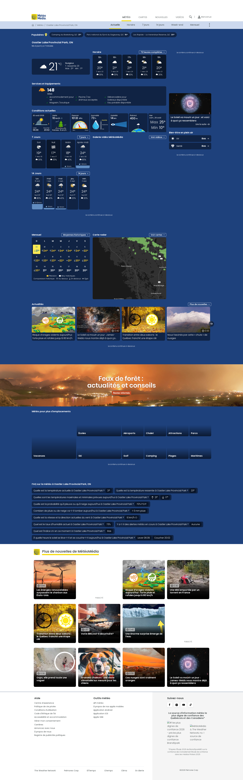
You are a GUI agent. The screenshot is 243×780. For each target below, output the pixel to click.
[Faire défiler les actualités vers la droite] (211, 323)
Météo (40, 25)
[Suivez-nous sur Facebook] (169, 705)
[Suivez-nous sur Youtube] (183, 705)
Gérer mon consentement (47, 721)
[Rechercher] (190, 16)
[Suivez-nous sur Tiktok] (190, 705)
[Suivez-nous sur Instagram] (176, 705)
